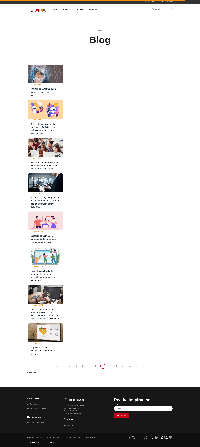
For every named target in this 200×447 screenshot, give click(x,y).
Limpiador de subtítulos (35, 423)
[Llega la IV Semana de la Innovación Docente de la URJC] (45, 332)
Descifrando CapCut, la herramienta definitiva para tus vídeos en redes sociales (45, 239)
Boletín (155, 2)
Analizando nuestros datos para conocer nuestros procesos (43, 92)
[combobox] (162, 9)
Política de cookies (54, 437)
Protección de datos (73, 437)
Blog (147, 2)
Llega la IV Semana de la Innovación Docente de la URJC (43, 350)
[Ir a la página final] (143, 366)
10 (130, 366)
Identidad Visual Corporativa (37, 408)
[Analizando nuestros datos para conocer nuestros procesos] (45, 74)
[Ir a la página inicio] (57, 366)
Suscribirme (121, 415)
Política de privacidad (35, 437)
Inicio (54, 9)
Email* (116, 404)
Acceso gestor (89, 437)
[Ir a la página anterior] (63, 366)
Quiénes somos (167, 2)
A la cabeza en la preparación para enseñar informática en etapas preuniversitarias (45, 165)
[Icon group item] (129, 437)
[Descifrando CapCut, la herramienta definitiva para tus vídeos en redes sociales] (45, 221)
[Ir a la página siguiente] (136, 366)
